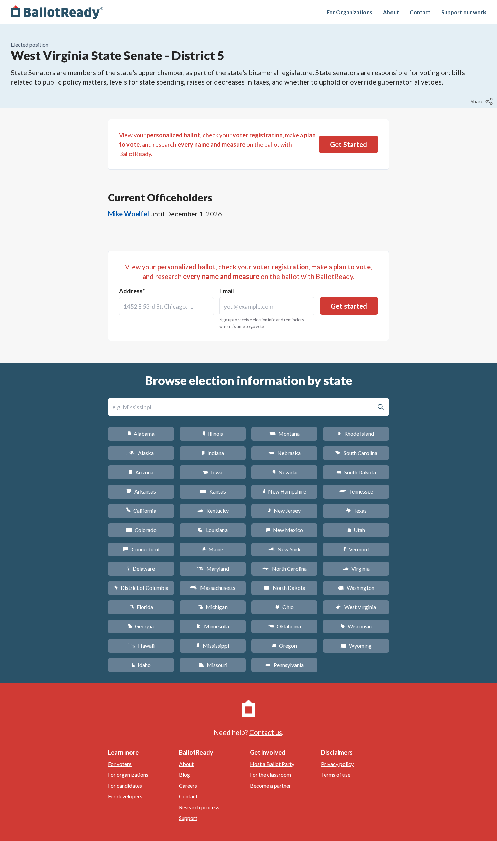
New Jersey (284, 510)
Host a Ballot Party (272, 764)
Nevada (284, 472)
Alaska (141, 453)
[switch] (482, 101)
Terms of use (335, 774)
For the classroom (270, 774)
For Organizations (349, 12)
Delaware (141, 568)
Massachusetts (212, 587)
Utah (356, 530)
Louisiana (213, 530)
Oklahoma (284, 626)
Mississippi (212, 645)
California (141, 510)
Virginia (356, 568)
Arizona (140, 472)
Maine (212, 549)
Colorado (141, 530)
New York (284, 549)
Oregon (284, 645)
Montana (284, 433)
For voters (120, 764)
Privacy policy (337, 764)
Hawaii (141, 645)
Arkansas (141, 491)
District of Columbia (141, 587)
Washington (356, 587)
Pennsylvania (284, 665)
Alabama (141, 433)
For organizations (128, 774)
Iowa (212, 472)
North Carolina (284, 568)
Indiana (212, 453)
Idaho (141, 665)
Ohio (284, 607)
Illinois (212, 433)
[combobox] (166, 306)
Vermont (356, 549)
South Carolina (356, 453)
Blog (184, 774)
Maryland (213, 568)
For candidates (125, 785)
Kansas (213, 491)
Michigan (213, 607)
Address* (132, 291)
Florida (141, 607)
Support (188, 818)
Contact (420, 12)
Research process (199, 807)
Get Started (348, 144)
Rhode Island (356, 433)
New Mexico (284, 530)
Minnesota (213, 626)
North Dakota (284, 587)
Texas (356, 510)
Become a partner (270, 785)
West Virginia (356, 607)
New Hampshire (284, 491)
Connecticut (141, 549)
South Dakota (356, 472)
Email (226, 291)
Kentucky (213, 510)
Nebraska (284, 453)
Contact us (265, 732)
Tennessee (356, 491)
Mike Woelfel (128, 214)
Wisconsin (356, 626)
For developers (125, 796)
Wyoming (356, 645)
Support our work (463, 12)
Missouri (212, 665)
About (391, 12)
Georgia (141, 626)
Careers (188, 785)
